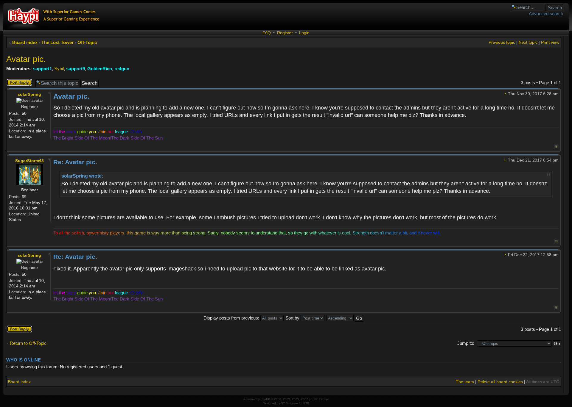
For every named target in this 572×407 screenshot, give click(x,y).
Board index (25, 42)
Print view (550, 42)
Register (285, 32)
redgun (121, 68)
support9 (75, 68)
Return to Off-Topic (28, 343)
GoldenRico (99, 68)
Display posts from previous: (231, 317)
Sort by (293, 317)
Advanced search (546, 13)
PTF (306, 403)
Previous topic (502, 42)
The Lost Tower (57, 42)
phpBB (265, 399)
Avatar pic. (26, 59)
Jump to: (465, 343)
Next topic (528, 42)
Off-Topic (87, 42)
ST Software (289, 403)
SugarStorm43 (29, 160)
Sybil (59, 68)
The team (465, 381)
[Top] (556, 146)
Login (304, 32)
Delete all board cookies (500, 381)
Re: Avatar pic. (75, 162)
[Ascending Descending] (345, 317)
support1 (42, 68)
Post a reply (17, 81)
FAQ (266, 32)
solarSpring (29, 94)
